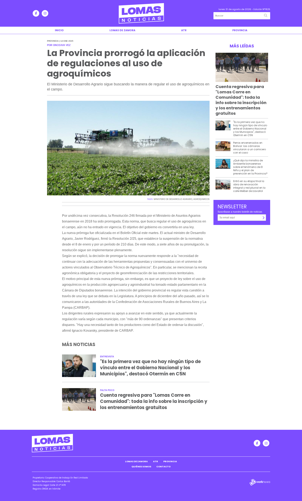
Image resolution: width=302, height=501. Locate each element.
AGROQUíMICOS (201, 199)
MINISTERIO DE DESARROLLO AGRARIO (173, 199)
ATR (184, 30)
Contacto (163, 466)
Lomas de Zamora (122, 30)
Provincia (239, 30)
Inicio (59, 30)
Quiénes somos (141, 466)
